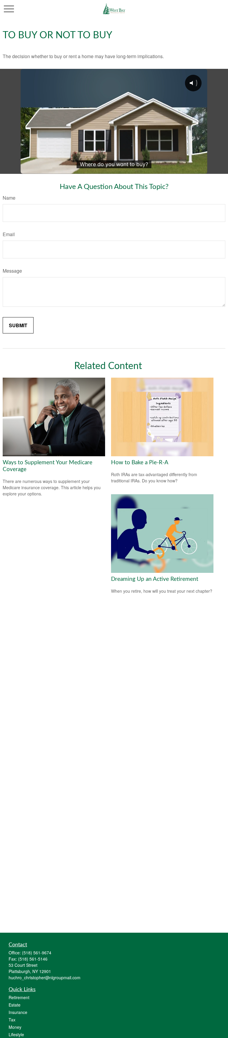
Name (9, 197)
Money (15, 1027)
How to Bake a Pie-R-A (139, 462)
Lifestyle (16, 1034)
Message (12, 270)
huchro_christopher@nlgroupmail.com (44, 977)
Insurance (18, 1012)
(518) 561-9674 (36, 953)
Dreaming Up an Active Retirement (154, 579)
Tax (12, 1020)
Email (9, 234)
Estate (14, 1005)
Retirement (19, 997)
